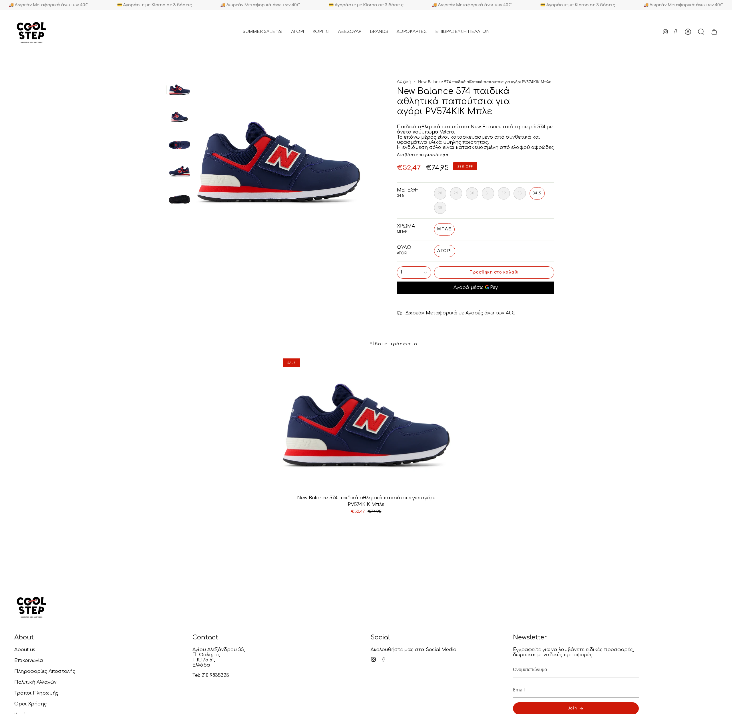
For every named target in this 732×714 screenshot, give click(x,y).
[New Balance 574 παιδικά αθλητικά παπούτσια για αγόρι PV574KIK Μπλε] (366, 424)
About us (24, 649)
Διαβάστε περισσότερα (423, 155)
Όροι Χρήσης (30, 704)
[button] (297, 32)
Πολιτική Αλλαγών (35, 682)
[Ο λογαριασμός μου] (688, 32)
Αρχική (404, 81)
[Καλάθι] (714, 32)
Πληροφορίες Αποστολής (44, 671)
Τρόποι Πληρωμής (36, 693)
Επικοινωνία (28, 660)
